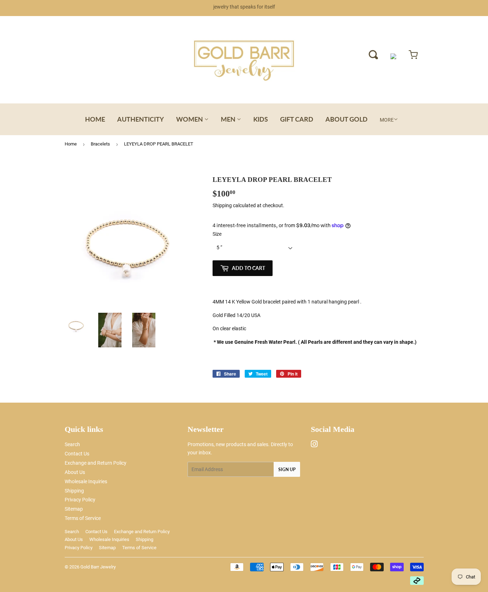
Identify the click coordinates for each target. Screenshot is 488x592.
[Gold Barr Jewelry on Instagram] (314, 445)
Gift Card (296, 119)
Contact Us (77, 453)
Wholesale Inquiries (86, 481)
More (387, 120)
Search (72, 444)
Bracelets (100, 144)
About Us (75, 472)
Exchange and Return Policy (95, 463)
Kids (260, 119)
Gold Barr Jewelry (98, 567)
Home (95, 119)
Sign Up (286, 469)
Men (229, 119)
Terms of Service (83, 518)
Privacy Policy (80, 499)
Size (217, 234)
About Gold (346, 119)
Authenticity (140, 119)
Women (190, 119)
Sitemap (74, 509)
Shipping (222, 205)
